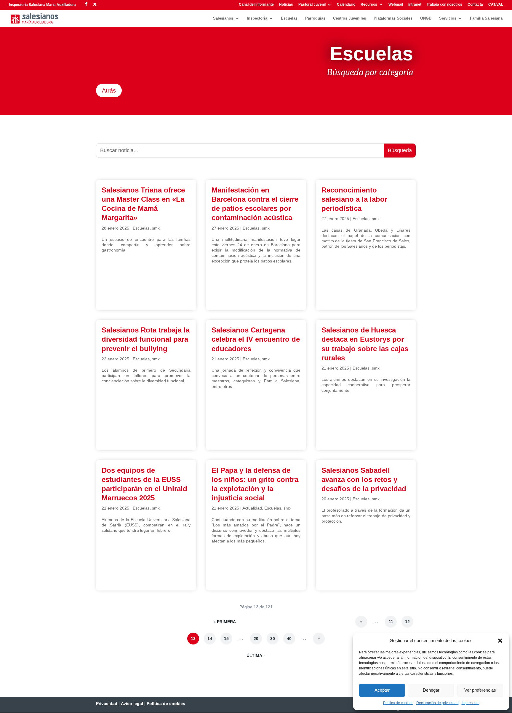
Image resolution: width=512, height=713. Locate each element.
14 (209, 638)
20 (256, 638)
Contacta (475, 5)
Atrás (109, 90)
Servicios (447, 18)
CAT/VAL (495, 5)
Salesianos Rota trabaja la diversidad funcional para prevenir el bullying (146, 339)
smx (156, 228)
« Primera (224, 621)
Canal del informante (256, 5)
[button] (500, 641)
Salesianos (223, 18)
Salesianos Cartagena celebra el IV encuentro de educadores (256, 339)
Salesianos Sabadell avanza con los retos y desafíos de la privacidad (363, 479)
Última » (256, 655)
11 (391, 621)
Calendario (346, 5)
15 (226, 638)
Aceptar (382, 690)
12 (407, 621)
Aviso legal (132, 703)
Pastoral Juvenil (312, 5)
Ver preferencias (480, 690)
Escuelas (289, 18)
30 (272, 638)
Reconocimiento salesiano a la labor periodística (354, 199)
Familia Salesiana (486, 18)
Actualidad (252, 508)
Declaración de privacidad (437, 703)
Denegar (431, 690)
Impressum (470, 703)
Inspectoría (257, 18)
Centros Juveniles (349, 18)
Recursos (369, 5)
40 (289, 638)
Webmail (395, 5)
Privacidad (106, 703)
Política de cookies (398, 703)
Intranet (414, 5)
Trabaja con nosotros (444, 5)
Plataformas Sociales (393, 18)
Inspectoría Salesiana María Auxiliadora (42, 5)
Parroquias (315, 18)
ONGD (425, 18)
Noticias (286, 5)
